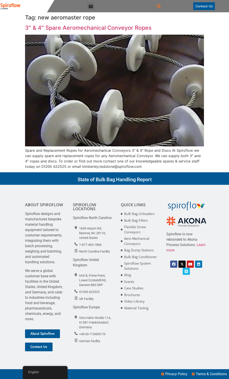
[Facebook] (173, 264)
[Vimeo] (186, 271)
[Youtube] (190, 264)
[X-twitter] (182, 264)
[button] (90, 6)
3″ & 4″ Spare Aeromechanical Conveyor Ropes (88, 27)
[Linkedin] (198, 264)
